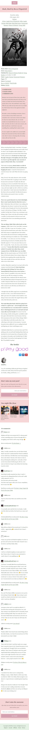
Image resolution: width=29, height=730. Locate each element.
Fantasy (3, 23)
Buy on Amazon (5, 83)
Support (6, 727)
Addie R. (6, 604)
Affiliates (15, 727)
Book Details (13, 83)
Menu (14, 3)
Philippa (6, 641)
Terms (19, 727)
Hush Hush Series (16, 23)
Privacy (23, 727)
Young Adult (22, 25)
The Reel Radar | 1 (16, 443)
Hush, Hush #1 (8, 71)
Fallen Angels (23, 21)
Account (10, 727)
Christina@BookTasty (10, 505)
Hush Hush (8, 23)
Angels (8, 21)
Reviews (15, 19)
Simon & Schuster (13, 25)
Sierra (5, 432)
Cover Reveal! (16, 623)
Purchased (8, 81)
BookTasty (7, 471)
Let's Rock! (14, 395)
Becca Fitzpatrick (14, 21)
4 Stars (4, 21)
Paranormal (24, 23)
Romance (6, 25)
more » (18, 372)
